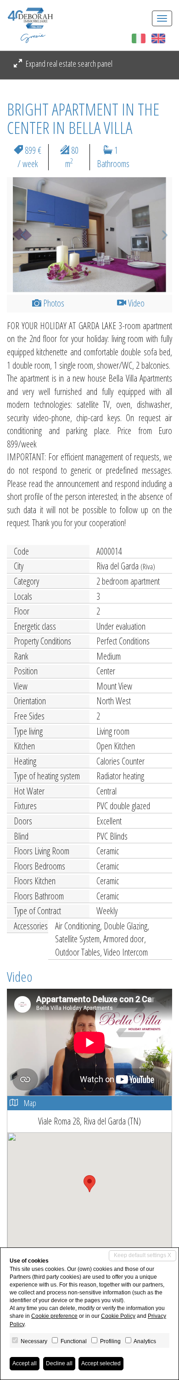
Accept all (24, 1363)
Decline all (59, 1363)
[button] (19, 234)
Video (135, 303)
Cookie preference (54, 1316)
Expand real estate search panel (68, 63)
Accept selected (101, 1363)
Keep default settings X (142, 1255)
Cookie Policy (118, 1316)
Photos (52, 303)
